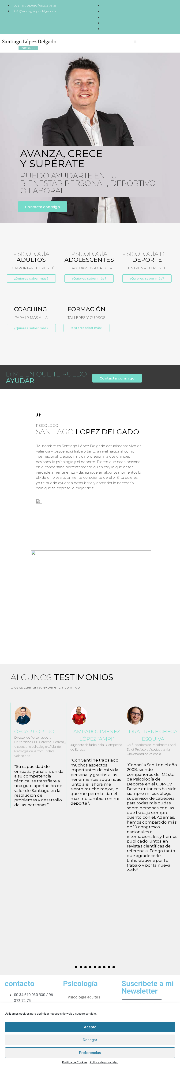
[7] (104, 967)
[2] (81, 967)
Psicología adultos (84, 997)
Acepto (90, 1027)
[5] (95, 967)
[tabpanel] (39, 755)
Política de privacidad (104, 1062)
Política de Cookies (74, 1062)
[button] (135, 42)
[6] (99, 967)
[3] (85, 967)
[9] (113, 967)
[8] (109, 967)
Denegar (90, 1040)
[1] (76, 967)
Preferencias (90, 1052)
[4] (90, 967)
